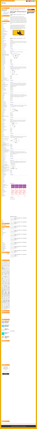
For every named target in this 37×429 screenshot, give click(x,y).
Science (2, 176)
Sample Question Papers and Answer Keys (6, 300)
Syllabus (2, 186)
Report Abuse (4, 225)
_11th (2, 241)
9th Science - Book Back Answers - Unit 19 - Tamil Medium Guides (20, 242)
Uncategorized (3, 195)
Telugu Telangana (3, 191)
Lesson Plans (3, 249)
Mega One (3, 130)
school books (3, 175)
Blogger (7, 19)
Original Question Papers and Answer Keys (6, 294)
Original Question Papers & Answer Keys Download (6, 292)
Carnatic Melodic (3, 44)
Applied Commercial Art (4, 31)
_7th (2, 238)
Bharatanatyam (3, 38)
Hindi (3, 281)
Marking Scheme (3, 126)
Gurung (2, 281)
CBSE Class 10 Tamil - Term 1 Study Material (7, 333)
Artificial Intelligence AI (4, 34)
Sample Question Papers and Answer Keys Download (6, 302)
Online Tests (4, 291)
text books (3, 192)
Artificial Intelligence (4, 33)
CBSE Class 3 (6, 270)
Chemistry (3, 272)
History (9, 283)
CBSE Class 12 (3, 53)
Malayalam (3, 123)
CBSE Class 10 (17, 8)
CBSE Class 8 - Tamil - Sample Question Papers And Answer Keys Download (7, 322)
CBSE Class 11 (3, 52)
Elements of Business (4, 86)
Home (11, 8)
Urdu (2, 196)
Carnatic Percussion (4, 45)
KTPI (9, 285)
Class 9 (6, 274)
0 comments (11, 13)
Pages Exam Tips (5, 294)
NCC (2, 133)
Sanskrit (2, 172)
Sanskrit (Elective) (3, 174)
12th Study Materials (4, 23)
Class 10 (8, 272)
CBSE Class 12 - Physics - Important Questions (5, 10)
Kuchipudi (3, 118)
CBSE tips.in (4, 3)
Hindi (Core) (6, 281)
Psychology (8, 298)
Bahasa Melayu (3, 36)
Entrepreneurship (5, 279)
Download (3, 82)
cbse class (3, 49)
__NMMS (3, 233)
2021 (2, 25)
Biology (2, 41)
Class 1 (6, 272)
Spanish (2, 182)
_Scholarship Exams (4, 232)
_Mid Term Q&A (3, 247)
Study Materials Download (4, 185)
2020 (2, 24)
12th (2, 239)
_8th (2, 237)
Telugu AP (3, 190)
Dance (2, 81)
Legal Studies (3, 120)
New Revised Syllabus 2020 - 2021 (5, 138)
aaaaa (2, 27)
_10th (2, 240)
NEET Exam (3, 134)
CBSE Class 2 (3, 270)
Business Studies (3, 43)
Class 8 (3, 274)
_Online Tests (3, 245)
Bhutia (2, 39)
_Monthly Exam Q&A (4, 248)
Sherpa (2, 178)
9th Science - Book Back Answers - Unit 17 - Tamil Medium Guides (20, 250)
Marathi (2, 125)
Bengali (2, 37)
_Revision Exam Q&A (4, 246)
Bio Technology (3, 40)
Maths (20, 8)
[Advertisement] (18, 294)
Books (2, 42)
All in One (3, 29)
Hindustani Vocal (6, 283)
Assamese (3, 35)
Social (2, 180)
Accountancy (3, 28)
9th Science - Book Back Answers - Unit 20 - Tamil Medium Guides (20, 238)
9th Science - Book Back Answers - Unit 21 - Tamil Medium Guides (20, 234)
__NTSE (2, 234)
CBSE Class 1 (3, 50)
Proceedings (6, 298)
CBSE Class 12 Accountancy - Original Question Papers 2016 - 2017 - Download (24, 191)
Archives (33, 9)
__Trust (2, 235)
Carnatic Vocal (3, 46)
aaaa (2, 26)
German (2, 96)
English (2, 278)
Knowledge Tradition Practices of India (5, 285)
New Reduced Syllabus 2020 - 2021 (5, 136)
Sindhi (2, 179)
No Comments (15, 248)
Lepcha (2, 121)
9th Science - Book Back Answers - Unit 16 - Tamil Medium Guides (20, 254)
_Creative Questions (4, 244)
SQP (2, 183)
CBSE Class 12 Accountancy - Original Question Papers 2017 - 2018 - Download (20, 191)
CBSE (13, 8)
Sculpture (3, 177)
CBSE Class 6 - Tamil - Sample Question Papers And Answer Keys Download (7, 326)
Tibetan (2, 194)
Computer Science (7, 275)
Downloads (3, 242)
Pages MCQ (8, 294)
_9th (2, 236)
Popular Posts (29, 9)
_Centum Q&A (3, 243)
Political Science (3, 298)
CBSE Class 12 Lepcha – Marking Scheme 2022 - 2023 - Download (5, 54)
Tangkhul (3, 189)
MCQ (22, 8)
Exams (2, 231)
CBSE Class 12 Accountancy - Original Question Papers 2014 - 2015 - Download (13, 191)
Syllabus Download (4, 187)
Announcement (3, 30)
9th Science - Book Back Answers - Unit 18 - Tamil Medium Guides (20, 246)
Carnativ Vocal (3, 47)
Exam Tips (9, 279)
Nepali (2, 135)
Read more (17, 219)
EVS (2, 91)
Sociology (3, 181)
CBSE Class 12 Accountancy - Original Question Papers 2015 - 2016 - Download (17, 191)
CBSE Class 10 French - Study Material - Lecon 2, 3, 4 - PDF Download (7, 337)
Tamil (2, 188)
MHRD (2, 131)
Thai (2, 193)
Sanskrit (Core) (3, 173)
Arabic (2, 32)
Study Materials (3, 184)
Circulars (5, 272)
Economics (3, 83)
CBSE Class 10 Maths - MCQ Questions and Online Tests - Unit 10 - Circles (18, 12)
